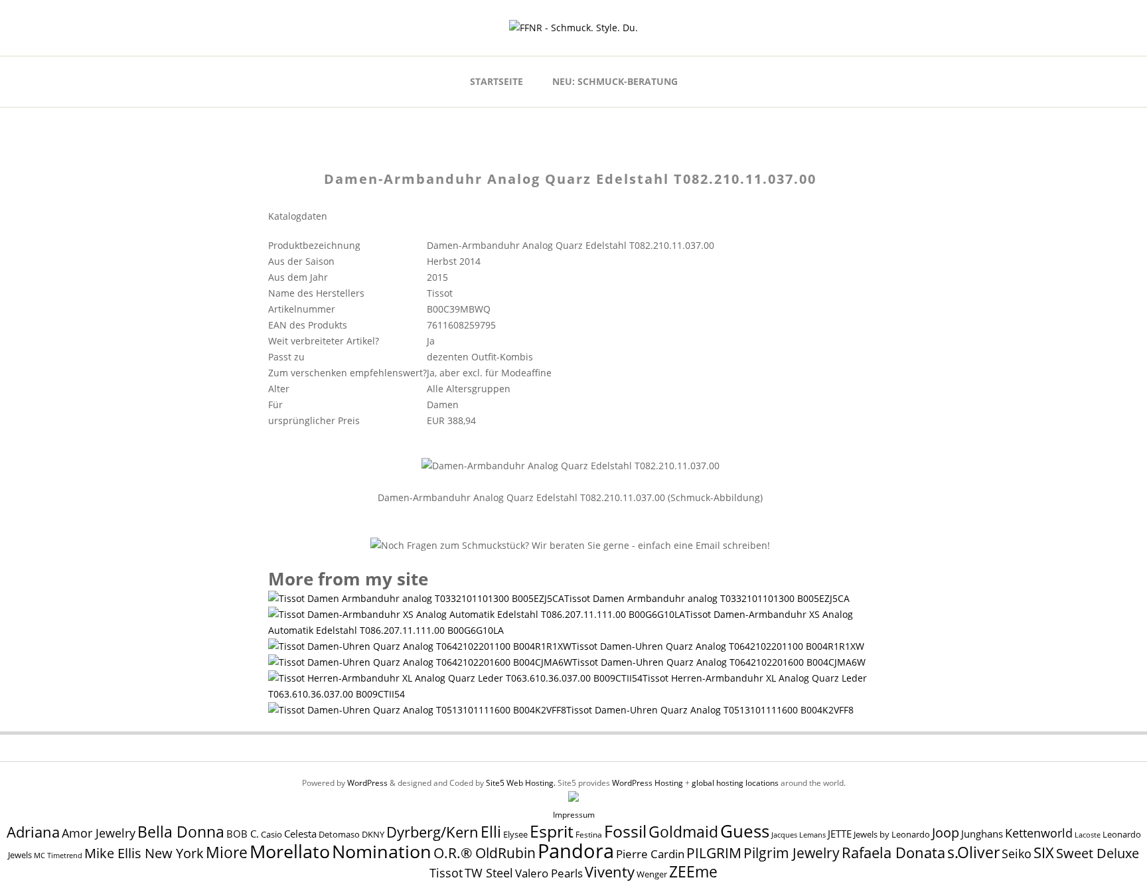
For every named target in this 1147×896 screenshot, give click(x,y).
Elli (491, 831)
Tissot (446, 872)
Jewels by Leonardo (892, 834)
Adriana (33, 832)
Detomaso (339, 834)
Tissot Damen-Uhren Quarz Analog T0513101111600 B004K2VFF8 (710, 710)
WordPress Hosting (647, 782)
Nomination (381, 851)
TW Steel (489, 873)
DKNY (373, 834)
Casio (271, 834)
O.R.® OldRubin (484, 852)
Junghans (982, 834)
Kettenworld (1039, 833)
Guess (744, 831)
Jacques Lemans (798, 835)
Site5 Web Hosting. (521, 782)
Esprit (552, 831)
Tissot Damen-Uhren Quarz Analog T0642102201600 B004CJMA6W (719, 662)
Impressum (574, 814)
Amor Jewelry (98, 832)
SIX (1043, 852)
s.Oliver (973, 852)
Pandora (576, 851)
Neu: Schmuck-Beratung (615, 81)
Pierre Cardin (650, 853)
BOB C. (242, 833)
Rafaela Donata (893, 852)
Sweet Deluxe (1097, 853)
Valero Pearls (549, 873)
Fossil (625, 831)
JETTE (840, 834)
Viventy (610, 871)
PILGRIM (713, 853)
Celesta (300, 834)
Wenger (652, 874)
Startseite (496, 81)
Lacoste (1088, 835)
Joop (945, 832)
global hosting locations (735, 782)
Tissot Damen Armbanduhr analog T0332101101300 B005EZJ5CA (707, 598)
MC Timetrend (58, 855)
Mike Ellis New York (144, 853)
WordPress (367, 782)
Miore (227, 852)
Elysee (515, 834)
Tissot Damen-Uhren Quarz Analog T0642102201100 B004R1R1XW (718, 646)
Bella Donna (180, 831)
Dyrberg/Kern (432, 832)
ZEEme (693, 871)
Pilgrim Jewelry (791, 852)
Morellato (290, 851)
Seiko (1017, 853)
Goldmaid (683, 831)
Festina (588, 835)
